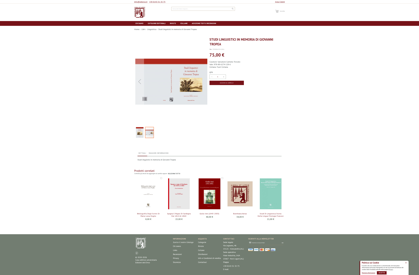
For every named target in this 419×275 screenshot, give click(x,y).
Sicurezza (177, 262)
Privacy (391, 269)
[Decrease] (212, 77)
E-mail (225, 269)
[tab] (142, 153)
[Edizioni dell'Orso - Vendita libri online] (139, 12)
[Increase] (223, 77)
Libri (143, 29)
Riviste (201, 246)
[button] (139, 81)
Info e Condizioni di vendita (209, 258)
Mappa (226, 262)
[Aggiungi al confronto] (151, 197)
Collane (201, 250)
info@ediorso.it (140, 2)
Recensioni (177, 254)
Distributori (202, 254)
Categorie (202, 242)
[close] (406, 262)
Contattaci (202, 262)
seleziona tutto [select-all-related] (174, 174)
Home (136, 29)
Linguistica (151, 29)
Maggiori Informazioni (159, 153)
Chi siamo (177, 246)
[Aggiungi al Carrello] (146, 197)
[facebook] (136, 253)
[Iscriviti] (282, 243)
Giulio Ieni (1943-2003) (209, 214)
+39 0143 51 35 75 (157, 2)
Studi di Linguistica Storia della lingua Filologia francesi (271, 215)
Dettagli (142, 153)
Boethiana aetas (240, 214)
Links (175, 250)
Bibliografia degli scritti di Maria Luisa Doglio (148, 215)
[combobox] (203, 9)
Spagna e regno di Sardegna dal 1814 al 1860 (179, 215)
